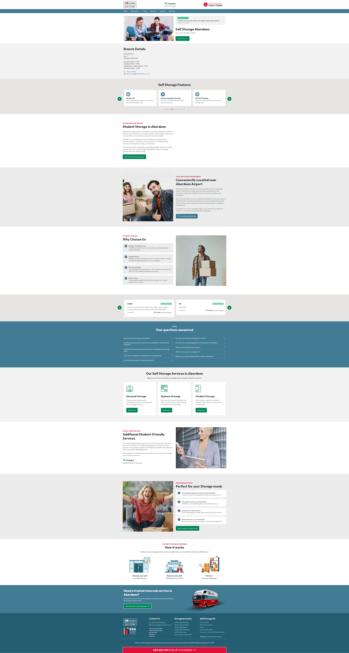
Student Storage (205, 396)
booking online (210, 203)
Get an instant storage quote (134, 157)
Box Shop (172, 11)
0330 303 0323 (156, 622)
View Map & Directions (188, 216)
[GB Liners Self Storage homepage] (136, 622)
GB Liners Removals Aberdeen (136, 606)
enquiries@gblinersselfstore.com (162, 625)
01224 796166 (131, 72)
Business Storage (170, 396)
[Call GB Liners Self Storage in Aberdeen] (206, 4)
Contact (163, 11)
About (202, 627)
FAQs (145, 11)
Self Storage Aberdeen (181, 622)
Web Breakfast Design (214, 637)
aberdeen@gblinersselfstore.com (138, 74)
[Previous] (120, 99)
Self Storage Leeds (180, 632)
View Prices (181, 39)
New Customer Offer (206, 630)
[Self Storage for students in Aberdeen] (197, 392)
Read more (132, 410)
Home (126, 11)
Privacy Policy (204, 622)
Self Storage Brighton (181, 627)
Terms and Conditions (206, 625)
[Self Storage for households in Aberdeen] (128, 392)
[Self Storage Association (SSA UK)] (136, 631)
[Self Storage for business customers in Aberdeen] (162, 392)
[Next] (229, 99)
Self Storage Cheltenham (182, 630)
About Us (153, 11)
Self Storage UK (207, 618)
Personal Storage (136, 396)
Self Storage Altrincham (181, 625)
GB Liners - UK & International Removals (212, 632)
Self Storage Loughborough (182, 634)
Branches (134, 11)
